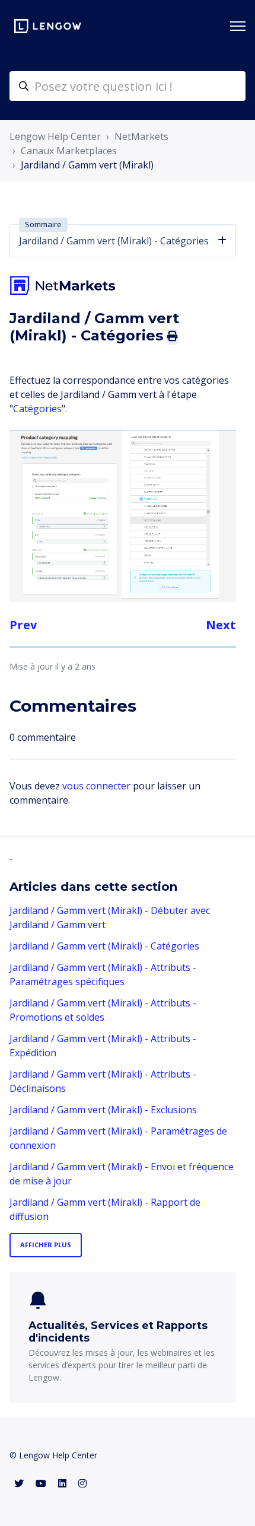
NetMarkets (141, 136)
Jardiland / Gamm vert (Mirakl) (87, 164)
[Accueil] (47, 26)
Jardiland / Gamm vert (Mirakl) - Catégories (104, 945)
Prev (23, 625)
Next (221, 625)
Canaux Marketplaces (69, 150)
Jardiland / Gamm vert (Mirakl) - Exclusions (103, 1109)
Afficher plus (45, 1244)
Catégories (37, 408)
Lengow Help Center (55, 136)
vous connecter (96, 785)
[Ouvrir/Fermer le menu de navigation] (237, 26)
